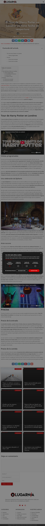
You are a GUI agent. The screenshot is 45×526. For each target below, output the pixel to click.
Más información (8, 259)
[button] (10, 270)
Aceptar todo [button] (34, 270)
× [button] (40, 253)
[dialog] (22, 263)
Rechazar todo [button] (21, 270)
